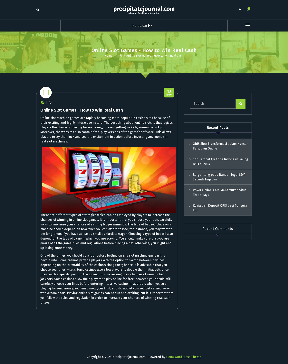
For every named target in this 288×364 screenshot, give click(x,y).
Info (119, 55)
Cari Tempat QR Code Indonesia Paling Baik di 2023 (220, 161)
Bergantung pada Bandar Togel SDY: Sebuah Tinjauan (219, 177)
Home (108, 55)
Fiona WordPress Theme (183, 357)
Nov (169, 92)
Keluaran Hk (142, 25)
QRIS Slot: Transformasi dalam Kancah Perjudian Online (220, 146)
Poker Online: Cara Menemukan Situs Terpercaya (219, 192)
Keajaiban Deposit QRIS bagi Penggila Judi (220, 208)
